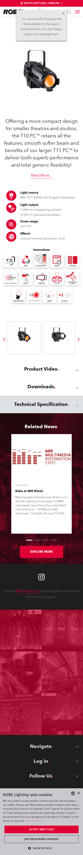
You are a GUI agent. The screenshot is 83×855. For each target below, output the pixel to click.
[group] (4, 339)
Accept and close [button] (41, 829)
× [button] (78, 793)
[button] (41, 848)
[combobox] (73, 793)
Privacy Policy (33, 821)
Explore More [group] (41, 552)
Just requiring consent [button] (41, 839)
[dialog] (41, 821)
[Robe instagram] (41, 577)
